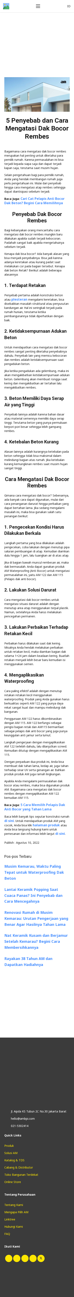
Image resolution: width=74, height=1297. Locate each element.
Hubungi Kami (13, 1227)
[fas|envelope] (6, 1119)
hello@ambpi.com (23, 1119)
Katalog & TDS (14, 1160)
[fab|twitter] (41, 1258)
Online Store (12, 1182)
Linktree (9, 1219)
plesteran (19, 299)
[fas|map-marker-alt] (6, 1111)
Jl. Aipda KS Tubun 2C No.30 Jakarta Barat (38, 1111)
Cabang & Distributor (18, 1167)
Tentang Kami (13, 1205)
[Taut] (6, 6)
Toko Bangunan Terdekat (21, 1175)
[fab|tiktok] (16, 1258)
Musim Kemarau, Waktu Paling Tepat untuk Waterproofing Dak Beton (34, 872)
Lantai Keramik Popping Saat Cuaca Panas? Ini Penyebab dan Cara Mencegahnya (33, 895)
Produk (9, 1146)
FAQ (7, 1234)
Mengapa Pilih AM (16, 1212)
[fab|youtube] (24, 1258)
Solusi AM (10, 1153)
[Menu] (42, 6)
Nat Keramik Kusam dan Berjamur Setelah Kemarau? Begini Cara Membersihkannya (36, 941)
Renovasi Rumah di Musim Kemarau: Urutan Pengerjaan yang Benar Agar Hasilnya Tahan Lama (36, 918)
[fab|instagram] (8, 1258)
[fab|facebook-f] (33, 1258)
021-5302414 (19, 1126)
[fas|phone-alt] (6, 1126)
